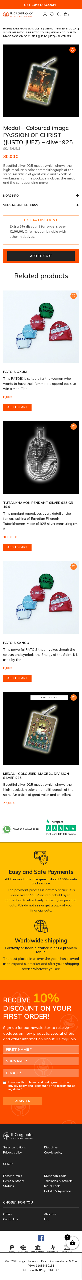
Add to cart (41, 256)
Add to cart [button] (17, 407)
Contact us (10, 1219)
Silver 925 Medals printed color (26, 32)
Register (22, 1101)
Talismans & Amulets (28, 28)
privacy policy (17, 1086)
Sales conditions (14, 1147)
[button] (41, 206)
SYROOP (52, 1270)
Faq (46, 1219)
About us (50, 1214)
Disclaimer (51, 1147)
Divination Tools (55, 1176)
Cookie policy (53, 1152)
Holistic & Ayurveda (57, 1191)
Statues (8, 1186)
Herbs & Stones (14, 1181)
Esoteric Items (12, 1176)
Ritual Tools (52, 1186)
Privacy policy (12, 1152)
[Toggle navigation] (76, 14)
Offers (7, 1214)
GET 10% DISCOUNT (41, 5)
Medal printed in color (61, 28)
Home (7, 28)
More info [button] (11, 195)
